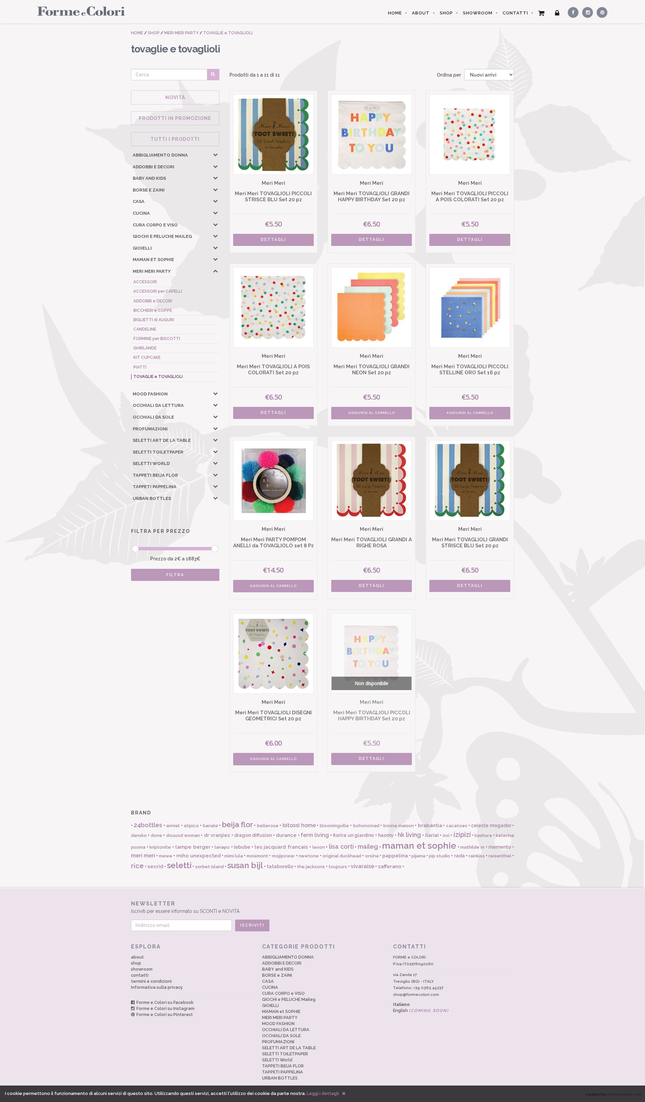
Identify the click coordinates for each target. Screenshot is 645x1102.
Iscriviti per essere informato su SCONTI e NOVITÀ (185, 907)
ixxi (446, 835)
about (137, 957)
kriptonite (160, 847)
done (156, 835)
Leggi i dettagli (323, 1093)
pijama (418, 855)
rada (459, 855)
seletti (179, 865)
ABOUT (421, 12)
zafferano (389, 866)
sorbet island (209, 866)
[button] (215, 154)
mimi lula (233, 855)
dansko (139, 835)
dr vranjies (217, 835)
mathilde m (472, 847)
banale (210, 825)
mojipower (283, 855)
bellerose (267, 825)
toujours (338, 866)
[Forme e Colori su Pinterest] (600, 11)
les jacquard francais (281, 847)
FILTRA (175, 575)
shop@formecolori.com (416, 994)
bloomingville (334, 825)
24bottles (148, 825)
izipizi (462, 835)
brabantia (430, 825)
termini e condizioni (151, 981)
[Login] (557, 13)
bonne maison (398, 825)
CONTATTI (515, 12)
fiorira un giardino (353, 835)
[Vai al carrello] (541, 13)
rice (137, 866)
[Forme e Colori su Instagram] (586, 11)
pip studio (439, 855)
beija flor (237, 824)
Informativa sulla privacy (157, 987)
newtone (309, 855)
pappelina (395, 856)
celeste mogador (491, 825)
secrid (155, 866)
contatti (139, 975)
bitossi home (299, 825)
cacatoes (456, 825)
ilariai (432, 835)
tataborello (280, 866)
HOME (395, 12)
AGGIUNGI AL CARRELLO (371, 413)
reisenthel (499, 855)
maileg (368, 846)
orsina (372, 855)
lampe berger (193, 847)
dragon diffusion (253, 835)
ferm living (315, 835)
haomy (386, 835)
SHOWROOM (477, 12)
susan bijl (245, 865)
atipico (191, 825)
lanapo (222, 847)
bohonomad (366, 825)
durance (286, 835)
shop (136, 963)
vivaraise (362, 866)
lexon (318, 847)
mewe (165, 855)
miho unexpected (198, 856)
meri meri (143, 855)
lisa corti (341, 846)
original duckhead (341, 855)
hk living (409, 834)
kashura (483, 835)
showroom (142, 969)
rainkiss (477, 855)
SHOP (446, 12)
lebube (242, 847)
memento (499, 847)
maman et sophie (419, 846)
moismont (257, 855)
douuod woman (183, 835)
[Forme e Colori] (78, 10)
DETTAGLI (273, 239)
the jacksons (311, 866)
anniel (173, 825)
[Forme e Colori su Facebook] (572, 11)
